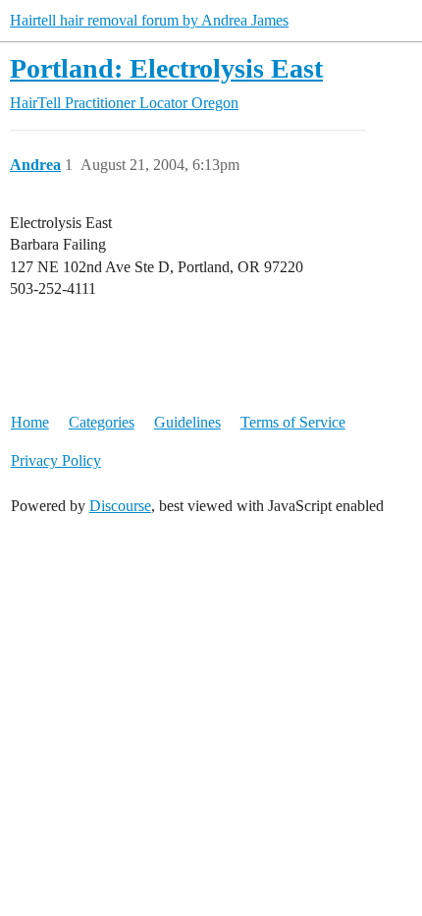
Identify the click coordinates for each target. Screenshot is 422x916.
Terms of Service (292, 422)
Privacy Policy (56, 460)
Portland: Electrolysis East (166, 68)
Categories (101, 422)
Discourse (120, 505)
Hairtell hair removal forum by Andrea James (149, 20)
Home (30, 422)
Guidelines (187, 422)
